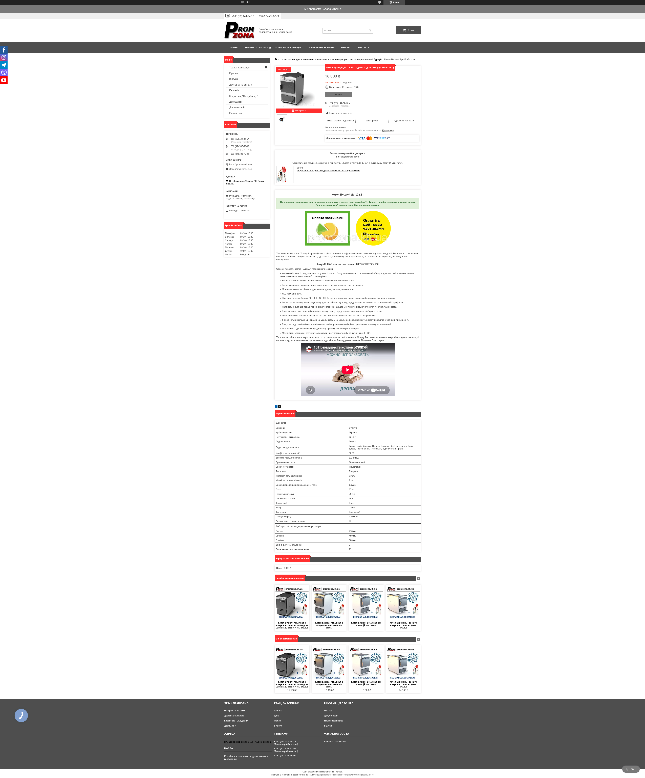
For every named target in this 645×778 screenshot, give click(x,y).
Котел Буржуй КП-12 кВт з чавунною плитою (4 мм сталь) (329, 625)
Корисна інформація (288, 47)
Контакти (363, 47)
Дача (276, 715)
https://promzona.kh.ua (240, 164)
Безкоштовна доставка (340, 113)
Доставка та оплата (240, 84)
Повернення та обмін (321, 47)
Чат (633, 769)
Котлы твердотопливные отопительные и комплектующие (316, 59)
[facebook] (276, 407)
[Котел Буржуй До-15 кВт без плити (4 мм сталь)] (366, 603)
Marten (277, 720)
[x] (279, 407)
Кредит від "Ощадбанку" (243, 96)
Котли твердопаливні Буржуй (366, 59)
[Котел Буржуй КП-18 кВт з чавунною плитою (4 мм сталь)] (403, 603)
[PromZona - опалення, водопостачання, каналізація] (239, 30)
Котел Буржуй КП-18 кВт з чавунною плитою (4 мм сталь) (403, 625)
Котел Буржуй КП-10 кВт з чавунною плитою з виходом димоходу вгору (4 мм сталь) (292, 625)
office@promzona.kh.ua (240, 169)
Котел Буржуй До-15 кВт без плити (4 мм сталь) (366, 624)
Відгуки (233, 78)
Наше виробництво (333, 720)
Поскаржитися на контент (334, 775)
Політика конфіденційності (361, 775)
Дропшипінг (235, 101)
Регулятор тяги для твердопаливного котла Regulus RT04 (328, 170)
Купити (338, 94)
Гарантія (234, 90)
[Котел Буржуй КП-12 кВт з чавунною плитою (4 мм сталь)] (329, 603)
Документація (237, 107)
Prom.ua (338, 772)
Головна (233, 47)
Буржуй (278, 726)
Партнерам (235, 113)
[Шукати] (370, 31)
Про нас (346, 47)
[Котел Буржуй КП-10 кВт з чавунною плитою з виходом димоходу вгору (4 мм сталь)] (292, 603)
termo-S (278, 710)
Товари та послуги (256, 47)
